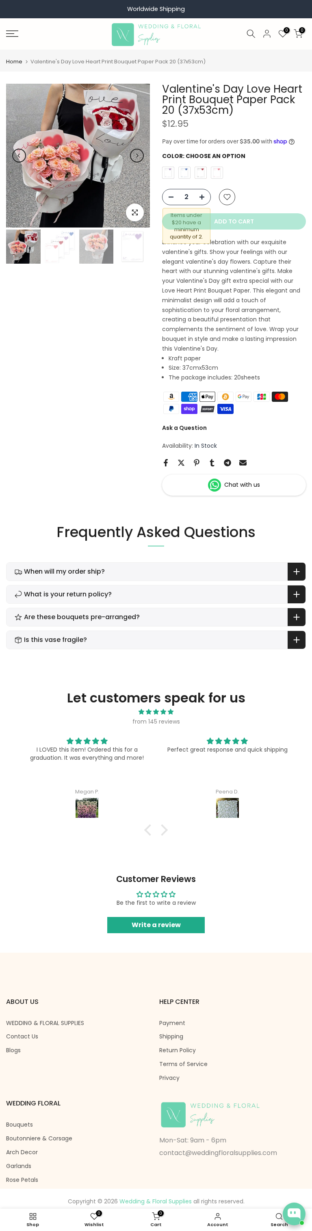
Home (14, 61)
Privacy (169, 1078)
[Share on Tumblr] (212, 462)
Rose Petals (22, 1180)
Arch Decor (22, 1152)
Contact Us (22, 1036)
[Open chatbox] (294, 1214)
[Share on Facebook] (165, 462)
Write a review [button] (156, 925)
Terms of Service (183, 1064)
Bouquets (19, 1125)
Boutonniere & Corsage (39, 1138)
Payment (172, 1023)
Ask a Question (184, 428)
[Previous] (19, 156)
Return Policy (177, 1050)
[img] (155, 712)
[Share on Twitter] (181, 462)
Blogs (13, 1050)
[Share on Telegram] (227, 462)
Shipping (171, 1036)
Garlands (18, 1166)
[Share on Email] (243, 462)
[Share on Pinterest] (196, 462)
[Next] (137, 156)
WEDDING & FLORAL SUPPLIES (45, 1023)
